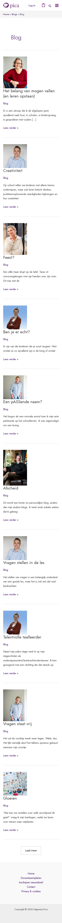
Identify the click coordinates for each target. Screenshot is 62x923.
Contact (31, 887)
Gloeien (10, 798)
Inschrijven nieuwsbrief (31, 882)
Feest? (8, 257)
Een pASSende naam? (22, 402)
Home (31, 873)
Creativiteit (12, 171)
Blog (5, 103)
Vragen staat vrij (17, 724)
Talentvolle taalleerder (22, 637)
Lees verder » (10, 128)
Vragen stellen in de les (23, 563)
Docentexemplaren (31, 878)
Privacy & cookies (31, 891)
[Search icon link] (50, 6)
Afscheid (10, 488)
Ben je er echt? (16, 332)
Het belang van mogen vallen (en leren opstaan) (29, 93)
